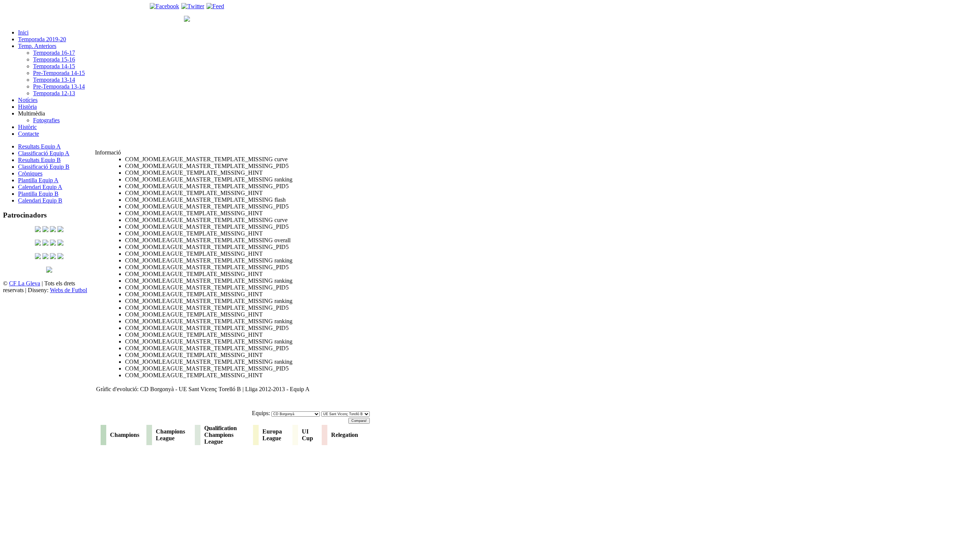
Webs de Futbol (68, 290)
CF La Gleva (24, 283)
